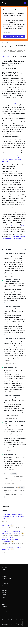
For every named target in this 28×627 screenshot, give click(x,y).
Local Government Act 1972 (16, 226)
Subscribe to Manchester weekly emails (14, 36)
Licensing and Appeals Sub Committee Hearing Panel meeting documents (14, 238)
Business (4, 592)
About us (4, 53)
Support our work (6, 578)
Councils (4, 588)
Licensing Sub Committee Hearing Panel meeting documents (11, 159)
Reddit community (6, 614)
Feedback (4, 576)
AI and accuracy (6, 606)
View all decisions (6, 555)
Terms (3, 604)
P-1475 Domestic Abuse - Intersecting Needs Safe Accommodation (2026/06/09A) (13, 539)
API (2, 580)
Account (4, 574)
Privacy (4, 600)
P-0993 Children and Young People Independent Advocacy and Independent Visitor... (13, 516)
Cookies (4, 602)
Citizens (4, 586)
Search (3, 572)
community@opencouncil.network (12, 24)
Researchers (5, 594)
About (3, 569)
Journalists (4, 590)
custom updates (17, 26)
